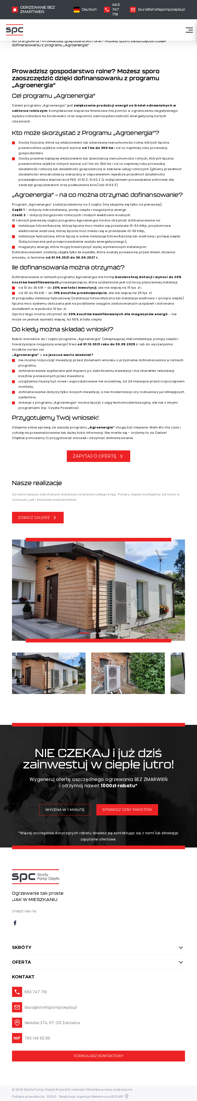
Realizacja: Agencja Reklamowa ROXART (91, 1096)
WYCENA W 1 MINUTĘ (64, 809)
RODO (52, 1096)
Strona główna (25, 41)
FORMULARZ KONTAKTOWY (98, 1056)
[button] (84, 633)
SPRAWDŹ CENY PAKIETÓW (127, 809)
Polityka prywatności (28, 1096)
